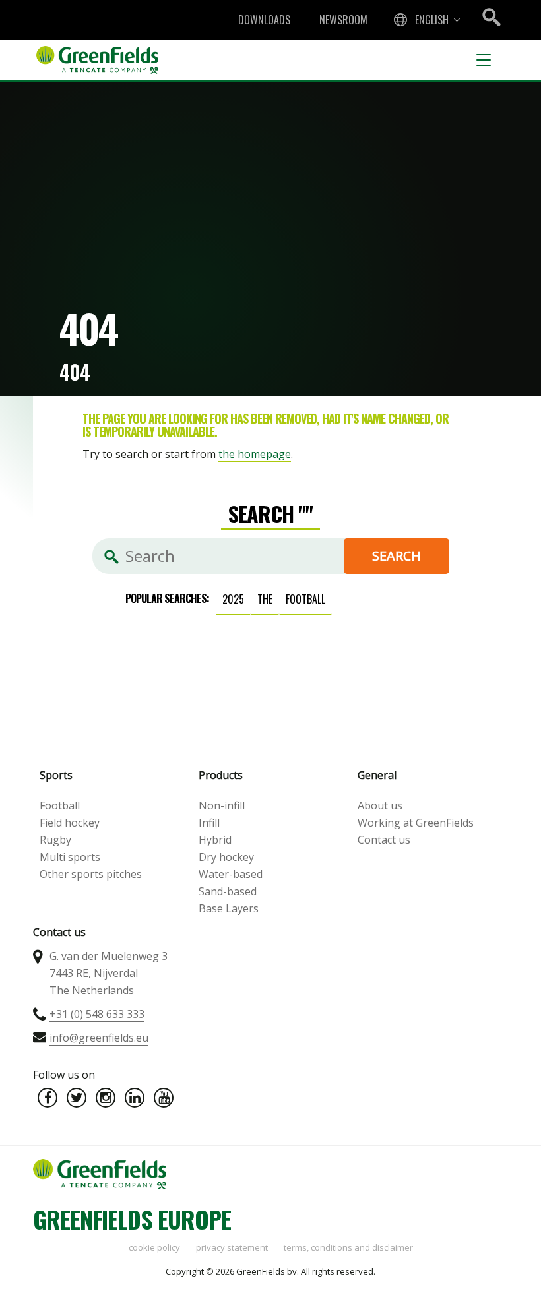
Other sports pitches (91, 874)
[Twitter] (76, 1097)
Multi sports (70, 857)
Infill (209, 822)
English (432, 20)
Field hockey (70, 822)
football (305, 599)
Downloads (264, 20)
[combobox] (426, 19)
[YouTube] (163, 1097)
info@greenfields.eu (98, 1037)
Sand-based (228, 891)
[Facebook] (47, 1097)
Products (221, 775)
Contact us (384, 840)
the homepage (254, 454)
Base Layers (229, 908)
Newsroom (343, 20)
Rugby (55, 840)
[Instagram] (105, 1097)
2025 (233, 599)
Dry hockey (226, 857)
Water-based (231, 874)
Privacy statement (232, 1247)
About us (380, 805)
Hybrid (215, 840)
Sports (56, 775)
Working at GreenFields (416, 822)
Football (60, 805)
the (264, 599)
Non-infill (222, 805)
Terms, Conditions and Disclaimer (348, 1247)
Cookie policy (154, 1247)
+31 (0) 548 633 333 (96, 1014)
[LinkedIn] (134, 1097)
